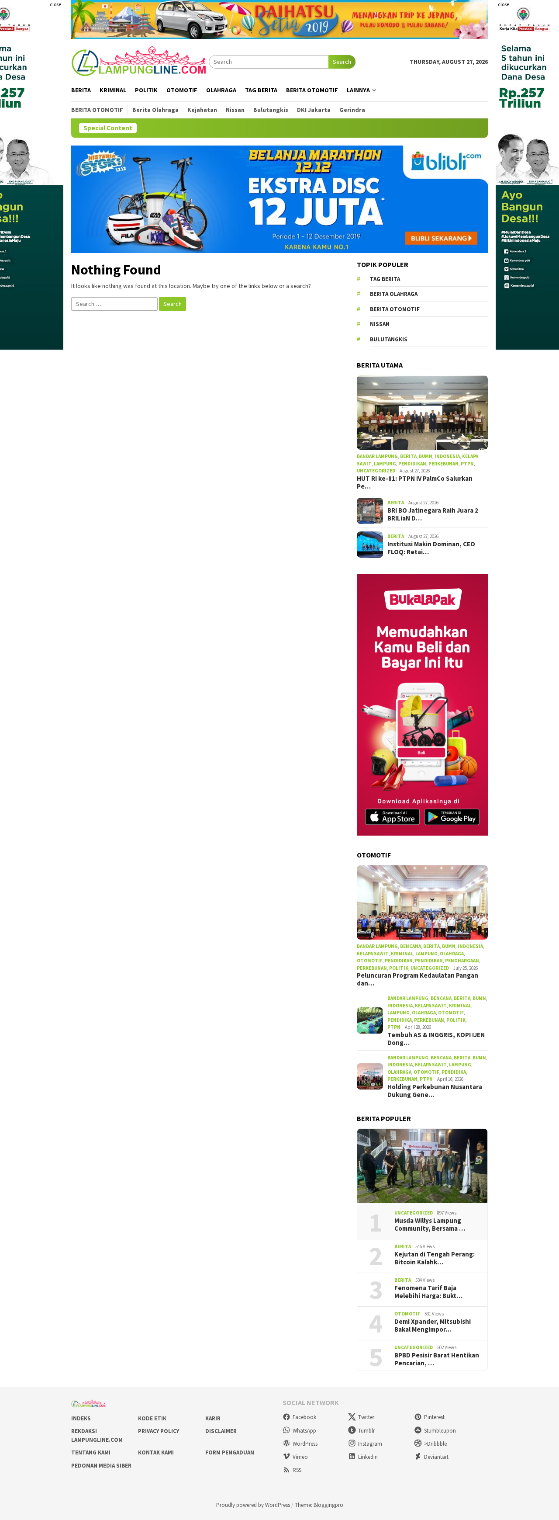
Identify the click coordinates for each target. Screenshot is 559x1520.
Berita (408, 456)
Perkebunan (443, 464)
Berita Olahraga (394, 294)
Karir (213, 1418)
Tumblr (366, 1430)
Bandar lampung (377, 456)
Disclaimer (221, 1431)
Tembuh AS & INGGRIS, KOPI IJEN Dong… (436, 1039)
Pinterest (434, 1417)
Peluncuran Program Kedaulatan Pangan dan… (417, 979)
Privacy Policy (158, 1431)
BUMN (425, 456)
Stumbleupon (440, 1430)
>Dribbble (435, 1443)
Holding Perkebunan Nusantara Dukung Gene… (434, 1091)
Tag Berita (385, 279)
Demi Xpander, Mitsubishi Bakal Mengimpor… (432, 1325)
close (55, 4)
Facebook (304, 1417)
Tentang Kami (90, 1452)
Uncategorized (376, 471)
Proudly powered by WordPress (253, 1505)
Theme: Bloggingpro (319, 1505)
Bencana (410, 946)
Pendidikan (412, 464)
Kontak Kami (156, 1452)
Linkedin (368, 1457)
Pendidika (399, 1020)
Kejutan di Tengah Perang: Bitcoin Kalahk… (434, 1258)
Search (342, 62)
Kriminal (402, 954)
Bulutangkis (388, 339)
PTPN (467, 464)
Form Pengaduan (229, 1452)
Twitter (366, 1417)
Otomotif (370, 961)
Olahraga (452, 954)
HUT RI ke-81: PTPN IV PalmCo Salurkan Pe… (415, 482)
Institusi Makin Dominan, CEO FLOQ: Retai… (431, 548)
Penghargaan (462, 961)
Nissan (380, 324)
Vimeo (300, 1457)
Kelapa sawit (373, 954)
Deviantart (436, 1457)
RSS (297, 1470)
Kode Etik (152, 1418)
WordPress (305, 1443)
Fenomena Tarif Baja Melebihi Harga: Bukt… (428, 1292)
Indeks (81, 1418)
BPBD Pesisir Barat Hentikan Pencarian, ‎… (436, 1359)
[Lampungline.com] (140, 61)
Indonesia (447, 456)
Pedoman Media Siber (101, 1465)
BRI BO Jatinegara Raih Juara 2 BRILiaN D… (432, 514)
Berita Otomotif (395, 309)
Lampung (385, 464)
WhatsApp (304, 1430)
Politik (398, 968)
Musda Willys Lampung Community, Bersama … (429, 1224)
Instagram (370, 1443)
